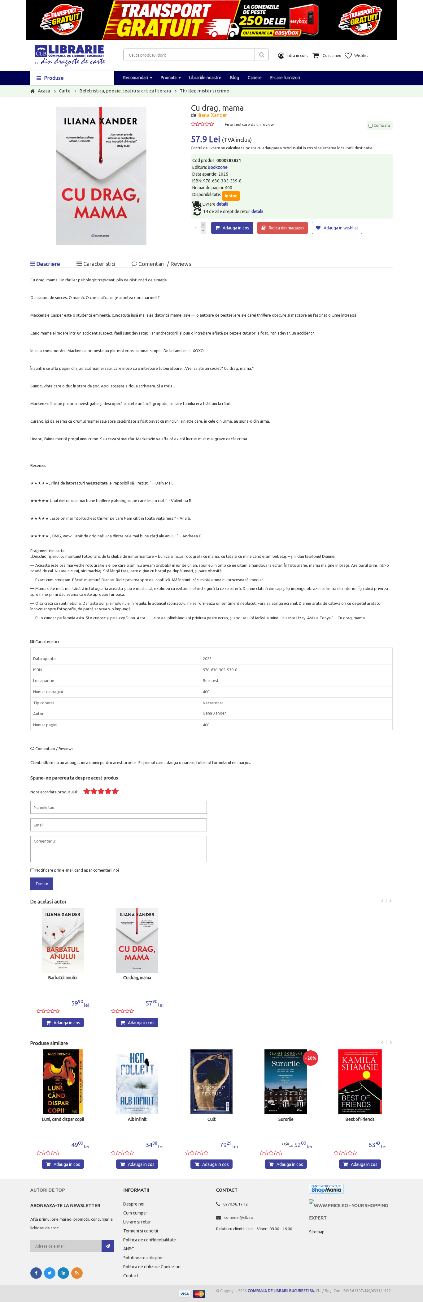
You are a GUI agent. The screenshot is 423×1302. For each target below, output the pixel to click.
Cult (211, 1119)
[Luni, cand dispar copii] (62, 1081)
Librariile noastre (205, 77)
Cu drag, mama (137, 977)
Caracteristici (98, 264)
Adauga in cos (236, 227)
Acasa (44, 90)
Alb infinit (137, 1119)
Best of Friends (360, 1119)
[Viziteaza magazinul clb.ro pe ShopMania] (326, 1190)
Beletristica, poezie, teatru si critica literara (125, 90)
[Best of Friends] (360, 1081)
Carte (65, 90)
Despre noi (133, 1204)
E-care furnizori (285, 77)
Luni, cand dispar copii (63, 1119)
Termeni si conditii (140, 1230)
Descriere (47, 264)
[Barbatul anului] (62, 940)
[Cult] (211, 1081)
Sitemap (317, 1231)
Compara (381, 125)
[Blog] (77, 1273)
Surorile (286, 1119)
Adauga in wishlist (341, 227)
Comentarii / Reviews (164, 264)
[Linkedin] (63, 1273)
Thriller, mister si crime (204, 90)
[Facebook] (36, 1273)
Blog (234, 77)
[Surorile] (285, 1081)
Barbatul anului (62, 977)
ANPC (128, 1248)
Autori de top (47, 1190)
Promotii (169, 77)
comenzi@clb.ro (238, 1217)
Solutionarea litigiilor (143, 1257)
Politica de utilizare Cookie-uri (152, 1266)
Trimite (41, 884)
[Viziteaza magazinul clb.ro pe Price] (351, 1205)
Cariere (255, 77)
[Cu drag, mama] (137, 940)
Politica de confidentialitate (149, 1239)
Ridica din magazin (286, 227)
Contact (130, 1275)
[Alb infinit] (137, 1081)
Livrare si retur (137, 1221)
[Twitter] (49, 1273)
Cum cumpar (135, 1212)
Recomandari (135, 77)
